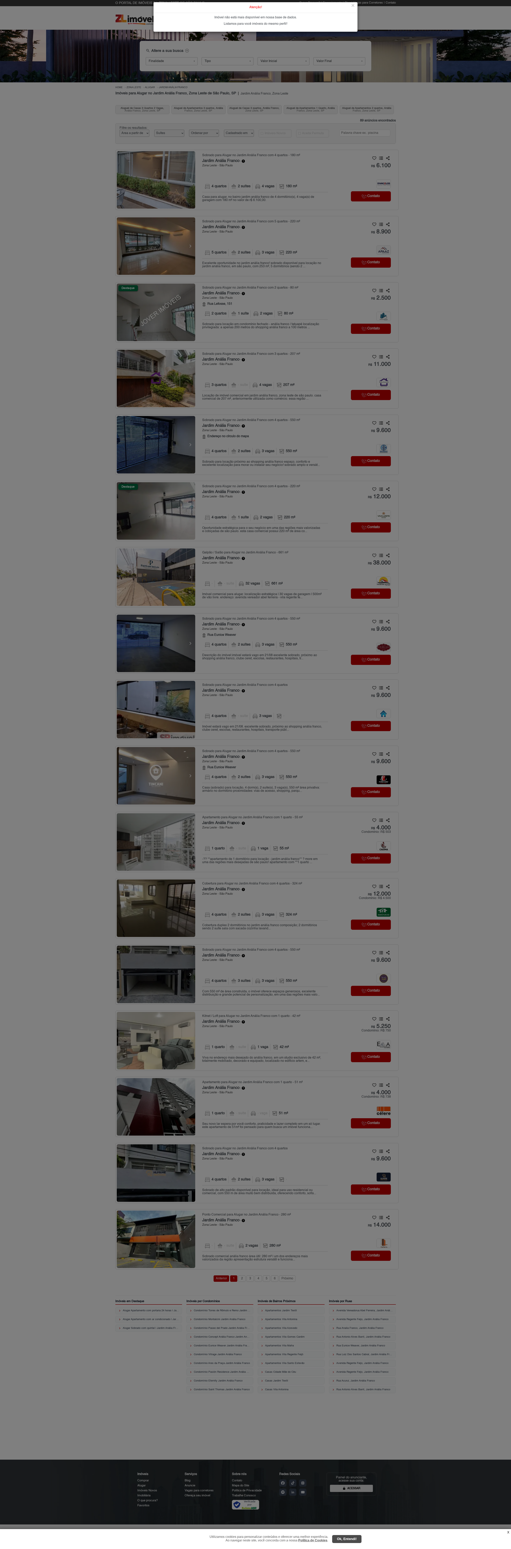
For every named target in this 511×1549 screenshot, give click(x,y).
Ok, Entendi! (347, 1539)
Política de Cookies (312, 1540)
